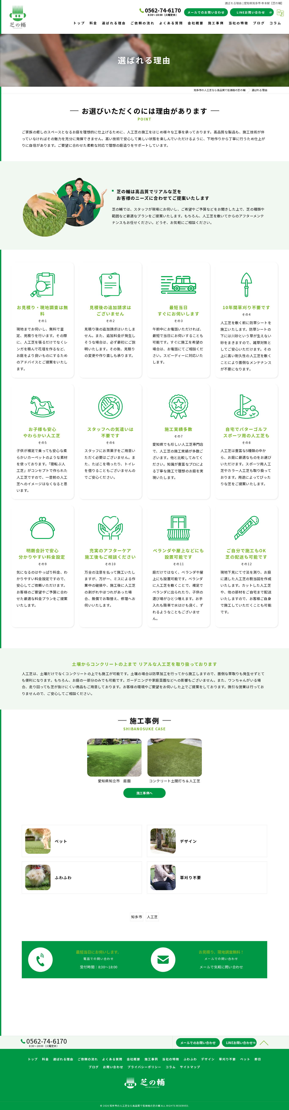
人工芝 (152, 916)
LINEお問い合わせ (251, 12)
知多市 (136, 916)
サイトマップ (190, 1067)
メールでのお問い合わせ (206, 12)
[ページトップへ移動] (264, 1042)
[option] (114, 761)
